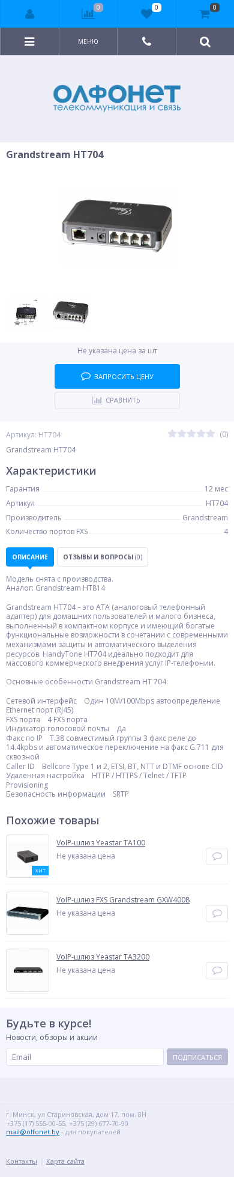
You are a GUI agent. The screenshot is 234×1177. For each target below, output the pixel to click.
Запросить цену (124, 376)
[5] (210, 434)
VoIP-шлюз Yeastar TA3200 (102, 957)
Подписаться (197, 1057)
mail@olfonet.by (32, 1131)
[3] (191, 434)
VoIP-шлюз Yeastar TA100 (100, 843)
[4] (201, 434)
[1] (172, 434)
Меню (88, 41)
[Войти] (30, 14)
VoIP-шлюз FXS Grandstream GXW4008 (123, 900)
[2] (182, 434)
